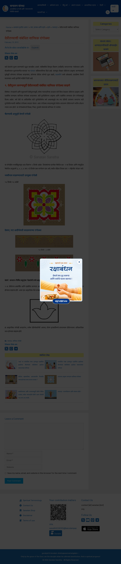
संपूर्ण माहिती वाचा (61, 301)
